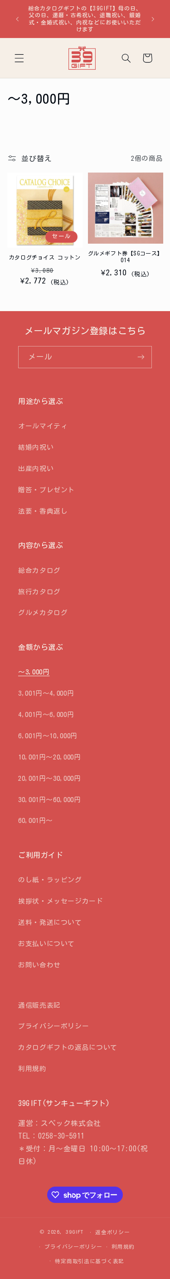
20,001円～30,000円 (49, 778)
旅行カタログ (39, 591)
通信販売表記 (39, 1005)
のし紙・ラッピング (50, 879)
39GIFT (74, 1231)
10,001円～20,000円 (49, 757)
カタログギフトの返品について (67, 1047)
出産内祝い (35, 468)
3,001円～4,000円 (46, 693)
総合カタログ (39, 570)
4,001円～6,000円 (46, 714)
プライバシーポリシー (53, 1026)
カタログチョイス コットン (45, 257)
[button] (19, 58)
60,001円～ (35, 820)
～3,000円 (33, 671)
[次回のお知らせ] (153, 19)
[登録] (141, 357)
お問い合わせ (39, 965)
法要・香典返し (43, 511)
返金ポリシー (112, 1232)
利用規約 (32, 1068)
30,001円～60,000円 (49, 799)
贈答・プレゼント (46, 489)
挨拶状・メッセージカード (60, 901)
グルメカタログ (43, 612)
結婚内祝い (35, 447)
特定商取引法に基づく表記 (89, 1261)
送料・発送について (50, 922)
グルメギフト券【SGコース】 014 (125, 256)
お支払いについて (46, 943)
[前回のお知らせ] (17, 19)
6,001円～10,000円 (48, 735)
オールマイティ (43, 426)
